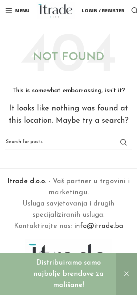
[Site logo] (56, 10)
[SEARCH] (124, 142)
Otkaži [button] (126, 274)
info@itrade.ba (98, 226)
